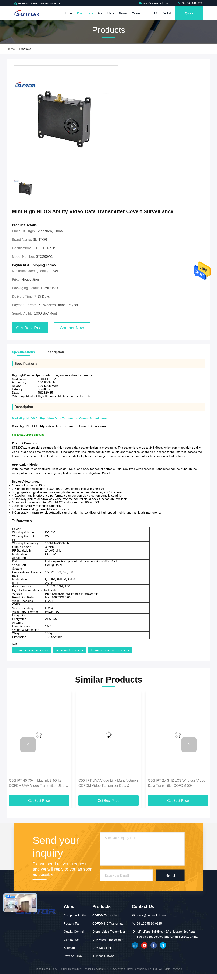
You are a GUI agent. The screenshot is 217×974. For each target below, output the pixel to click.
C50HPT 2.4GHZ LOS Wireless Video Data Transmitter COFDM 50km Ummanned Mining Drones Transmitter (177, 783)
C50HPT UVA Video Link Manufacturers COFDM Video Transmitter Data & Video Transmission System (108, 783)
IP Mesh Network (103, 955)
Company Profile (75, 915)
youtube (144, 945)
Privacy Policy (73, 955)
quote (189, 13)
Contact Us (71, 939)
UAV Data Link (102, 947)
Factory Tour (72, 923)
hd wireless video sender (31, 650)
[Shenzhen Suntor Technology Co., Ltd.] (27, 13)
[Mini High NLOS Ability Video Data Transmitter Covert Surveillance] (66, 118)
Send (170, 875)
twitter (163, 945)
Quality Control (74, 931)
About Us (105, 13)
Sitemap (69, 947)
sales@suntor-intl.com (156, 3)
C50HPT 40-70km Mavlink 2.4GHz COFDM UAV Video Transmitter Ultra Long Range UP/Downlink (37, 783)
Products (84, 13)
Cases (136, 13)
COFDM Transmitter (106, 915)
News (123, 13)
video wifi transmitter (69, 650)
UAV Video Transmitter (107, 939)
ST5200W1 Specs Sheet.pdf (28, 434)
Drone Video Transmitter (108, 931)
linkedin (135, 945)
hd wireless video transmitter (110, 650)
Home (68, 13)
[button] (28, 744)
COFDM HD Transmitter (108, 923)
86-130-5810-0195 (192, 3)
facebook (153, 945)
